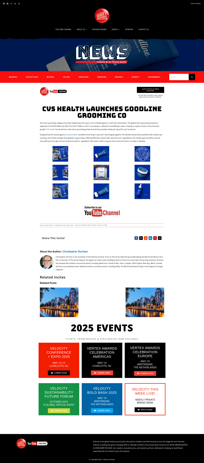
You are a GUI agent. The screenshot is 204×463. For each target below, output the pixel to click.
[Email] (159, 238)
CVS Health (50, 129)
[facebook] (11, 3)
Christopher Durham (48, 225)
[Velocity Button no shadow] (102, 9)
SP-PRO (105, 225)
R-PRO (88, 225)
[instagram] (7, 3)
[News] (102, 46)
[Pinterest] (155, 238)
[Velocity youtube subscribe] (53, 88)
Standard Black (71, 134)
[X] (141, 238)
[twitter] (15, 3)
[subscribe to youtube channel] (102, 205)
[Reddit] (145, 238)
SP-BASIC (93, 225)
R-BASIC (83, 225)
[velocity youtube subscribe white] (32, 439)
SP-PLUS (99, 225)
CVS (79, 225)
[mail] (19, 3)
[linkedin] (4, 3)
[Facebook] (136, 238)
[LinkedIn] (150, 238)
